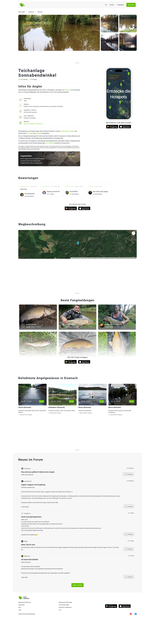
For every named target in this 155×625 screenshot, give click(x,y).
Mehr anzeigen (77, 585)
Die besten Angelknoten (65, 607)
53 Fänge (30, 133)
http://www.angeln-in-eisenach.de (33, 123)
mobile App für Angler (67, 131)
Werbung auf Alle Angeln (65, 602)
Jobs (19, 610)
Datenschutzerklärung (24, 602)
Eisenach (67, 90)
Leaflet (72, 258)
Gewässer (121, 5)
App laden (131, 5)
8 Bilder (38, 133)
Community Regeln (64, 605)
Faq (60, 610)
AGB (19, 607)
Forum (112, 5)
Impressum (21, 605)
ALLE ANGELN (49, 143)
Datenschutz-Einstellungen (26, 614)
